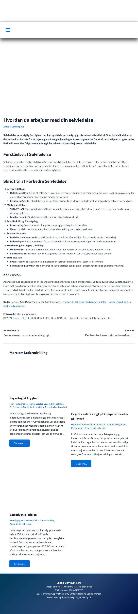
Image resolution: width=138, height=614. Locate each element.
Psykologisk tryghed (24, 398)
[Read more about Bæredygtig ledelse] (38, 490)
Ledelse (39, 403)
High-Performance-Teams (22, 403)
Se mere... (19, 443)
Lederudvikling (51, 403)
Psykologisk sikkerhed (56, 407)
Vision (36, 520)
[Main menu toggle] (8, 30)
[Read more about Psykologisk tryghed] (38, 375)
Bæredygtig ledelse (23, 514)
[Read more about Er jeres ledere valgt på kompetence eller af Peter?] (100, 383)
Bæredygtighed (16, 520)
